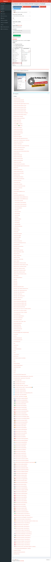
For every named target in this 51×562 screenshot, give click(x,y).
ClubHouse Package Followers (18, 365)
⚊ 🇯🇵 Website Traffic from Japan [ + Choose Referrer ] (22, 530)
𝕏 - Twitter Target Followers (18, 207)
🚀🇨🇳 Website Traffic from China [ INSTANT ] (20, 412)
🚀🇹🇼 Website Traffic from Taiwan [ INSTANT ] (20, 500)
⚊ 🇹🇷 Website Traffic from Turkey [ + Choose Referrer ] (22, 542)
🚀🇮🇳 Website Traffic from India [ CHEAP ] (20, 445)
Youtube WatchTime (16, 244)
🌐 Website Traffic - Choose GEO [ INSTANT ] (20, 394)
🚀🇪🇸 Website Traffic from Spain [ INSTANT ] (20, 427)
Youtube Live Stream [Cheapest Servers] (20, 242)
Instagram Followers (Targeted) (18, 116)
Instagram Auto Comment (17, 162)
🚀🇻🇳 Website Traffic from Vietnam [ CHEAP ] (20, 508)
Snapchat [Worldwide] (17, 330)
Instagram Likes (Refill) (17, 134)
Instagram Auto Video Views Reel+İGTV (19, 552)
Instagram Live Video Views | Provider (19, 147)
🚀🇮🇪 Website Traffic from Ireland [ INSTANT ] (20, 442)
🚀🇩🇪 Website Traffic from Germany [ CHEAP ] (20, 420)
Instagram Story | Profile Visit (18, 169)
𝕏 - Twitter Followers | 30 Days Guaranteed (20, 206)
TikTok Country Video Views (18, 319)
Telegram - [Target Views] (17, 255)
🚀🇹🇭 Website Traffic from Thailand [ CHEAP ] (20, 491)
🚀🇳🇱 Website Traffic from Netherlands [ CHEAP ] (21, 467)
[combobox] (21, 12)
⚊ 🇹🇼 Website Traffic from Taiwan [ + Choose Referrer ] (22, 544)
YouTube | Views (16, 231)
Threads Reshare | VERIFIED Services (19, 195)
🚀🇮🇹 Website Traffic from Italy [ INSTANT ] (20, 453)
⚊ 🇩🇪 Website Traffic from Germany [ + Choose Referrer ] (22, 519)
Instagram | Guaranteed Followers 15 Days (20, 105)
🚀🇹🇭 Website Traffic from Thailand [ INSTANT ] (20, 493)
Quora (14, 361)
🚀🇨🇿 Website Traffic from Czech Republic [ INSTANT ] (21, 418)
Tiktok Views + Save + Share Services (19, 295)
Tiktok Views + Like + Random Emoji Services (20, 290)
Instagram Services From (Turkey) (19, 173)
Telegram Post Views (17, 257)
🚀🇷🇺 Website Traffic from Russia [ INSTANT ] (20, 486)
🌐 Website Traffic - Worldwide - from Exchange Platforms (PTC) (23, 392)
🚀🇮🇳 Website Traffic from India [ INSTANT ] (20, 447)
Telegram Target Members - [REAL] (19, 251)
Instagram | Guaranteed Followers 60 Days (20, 109)
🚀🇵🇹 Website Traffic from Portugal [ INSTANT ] (20, 478)
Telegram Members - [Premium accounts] (20, 262)
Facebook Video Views (17, 182)
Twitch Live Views (16, 354)
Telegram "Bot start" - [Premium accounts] (20, 266)
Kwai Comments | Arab (17, 341)
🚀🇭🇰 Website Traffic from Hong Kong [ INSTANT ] (21, 438)
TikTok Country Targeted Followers (19, 315)
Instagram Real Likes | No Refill (18, 132)
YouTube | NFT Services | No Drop (18, 246)
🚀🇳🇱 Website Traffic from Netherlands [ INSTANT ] (21, 469)
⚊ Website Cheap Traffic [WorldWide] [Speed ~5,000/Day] (22, 548)
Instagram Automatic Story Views (18, 171)
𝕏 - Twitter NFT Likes (17, 220)
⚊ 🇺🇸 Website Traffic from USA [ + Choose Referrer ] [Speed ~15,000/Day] (24, 546)
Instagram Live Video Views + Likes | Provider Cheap (21, 145)
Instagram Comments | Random (18, 160)
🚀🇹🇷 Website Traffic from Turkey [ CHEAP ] (20, 495)
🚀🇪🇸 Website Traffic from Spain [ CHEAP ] (20, 425)
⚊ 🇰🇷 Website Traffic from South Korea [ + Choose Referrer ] (23, 531)
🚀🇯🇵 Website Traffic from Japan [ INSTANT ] (20, 456)
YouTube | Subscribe (17, 229)
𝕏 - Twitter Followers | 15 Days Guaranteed (20, 204)
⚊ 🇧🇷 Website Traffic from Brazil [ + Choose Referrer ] (22, 513)
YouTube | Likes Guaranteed (18, 233)
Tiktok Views (15, 284)
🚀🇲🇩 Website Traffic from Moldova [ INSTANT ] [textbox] (20, 12)
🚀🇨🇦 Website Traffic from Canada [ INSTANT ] (20, 409)
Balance (3, 8)
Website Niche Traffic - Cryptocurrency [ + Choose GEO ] (22, 378)
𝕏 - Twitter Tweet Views (17, 211)
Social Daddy (22, 560)
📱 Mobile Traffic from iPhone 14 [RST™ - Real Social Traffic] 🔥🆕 (23, 387)
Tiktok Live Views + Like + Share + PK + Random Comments (22, 308)
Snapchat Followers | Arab (17, 326)
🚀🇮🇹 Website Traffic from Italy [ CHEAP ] (20, 451)
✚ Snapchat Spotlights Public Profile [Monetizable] (21, 332)
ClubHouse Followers (17, 363)
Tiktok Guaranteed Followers (18, 277)
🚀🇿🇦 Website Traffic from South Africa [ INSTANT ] (21, 511)
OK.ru (14, 359)
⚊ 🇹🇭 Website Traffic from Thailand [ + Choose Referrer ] (22, 541)
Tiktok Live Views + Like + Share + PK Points (20, 310)
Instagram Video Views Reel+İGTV (19, 149)
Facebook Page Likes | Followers (18, 176)
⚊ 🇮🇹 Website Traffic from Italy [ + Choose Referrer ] (21, 528)
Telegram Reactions (17, 253)
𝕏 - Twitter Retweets (17, 213)
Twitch (15, 352)
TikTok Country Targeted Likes (18, 317)
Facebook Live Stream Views (18, 187)
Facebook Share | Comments (18, 184)
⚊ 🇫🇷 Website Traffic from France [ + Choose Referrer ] (22, 522)
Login (3, 9)
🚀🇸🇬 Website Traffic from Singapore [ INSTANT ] (21, 489)
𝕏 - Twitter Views (16, 209)
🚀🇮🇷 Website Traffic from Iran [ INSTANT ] (20, 449)
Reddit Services (16, 356)
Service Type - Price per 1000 (17, 14)
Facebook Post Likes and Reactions (19, 178)
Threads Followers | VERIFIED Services (19, 191)
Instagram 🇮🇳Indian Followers (18, 123)
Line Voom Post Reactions (17, 348)
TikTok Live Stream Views (17, 299)
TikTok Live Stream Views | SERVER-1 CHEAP (20, 303)
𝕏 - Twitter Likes (16, 217)
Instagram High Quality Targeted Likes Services (21, 138)
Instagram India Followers (17, 121)
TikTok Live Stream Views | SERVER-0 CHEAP (20, 301)
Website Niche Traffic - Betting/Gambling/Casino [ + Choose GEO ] (23, 376)
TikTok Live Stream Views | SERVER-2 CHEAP (20, 304)
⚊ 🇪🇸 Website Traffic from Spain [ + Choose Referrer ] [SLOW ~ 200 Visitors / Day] (26, 520)
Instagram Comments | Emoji (18, 156)
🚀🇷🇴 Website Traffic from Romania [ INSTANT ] (20, 482)
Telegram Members (16, 248)
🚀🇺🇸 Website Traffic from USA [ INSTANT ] (20, 506)
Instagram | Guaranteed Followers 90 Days (20, 110)
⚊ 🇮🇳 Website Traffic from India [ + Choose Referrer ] (21, 526)
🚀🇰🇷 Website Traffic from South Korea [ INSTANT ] (21, 460)
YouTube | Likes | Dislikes (17, 237)
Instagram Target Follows (17, 120)
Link (13, 18)
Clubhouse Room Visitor (17, 367)
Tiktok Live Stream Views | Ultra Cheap (19, 306)
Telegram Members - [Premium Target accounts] (21, 264)
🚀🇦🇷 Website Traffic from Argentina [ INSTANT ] (21, 398)
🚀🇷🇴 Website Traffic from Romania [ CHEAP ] (20, 480)
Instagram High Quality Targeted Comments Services (21, 165)
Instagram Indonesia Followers (18, 129)
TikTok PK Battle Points (17, 314)
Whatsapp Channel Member (18, 323)
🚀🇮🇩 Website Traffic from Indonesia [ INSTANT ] (21, 440)
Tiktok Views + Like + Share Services (19, 292)
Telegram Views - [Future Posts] (18, 259)
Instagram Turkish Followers (18, 127)
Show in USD (20, 25)
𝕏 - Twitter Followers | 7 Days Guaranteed (20, 202)
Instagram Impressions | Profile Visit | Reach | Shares (21, 151)
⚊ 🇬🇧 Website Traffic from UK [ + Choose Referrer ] (21, 524)
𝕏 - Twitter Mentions (17, 222)
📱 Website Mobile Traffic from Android (19, 381)
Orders (3, 6)
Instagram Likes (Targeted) (18, 136)
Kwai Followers (16, 334)
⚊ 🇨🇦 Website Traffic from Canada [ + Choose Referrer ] (22, 515)
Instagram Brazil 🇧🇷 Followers (18, 125)
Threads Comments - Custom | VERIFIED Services (21, 198)
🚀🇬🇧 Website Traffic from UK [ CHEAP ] (19, 434)
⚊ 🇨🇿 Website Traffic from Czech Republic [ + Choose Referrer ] (23, 517)
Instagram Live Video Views (18, 143)
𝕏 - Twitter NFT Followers (17, 218)
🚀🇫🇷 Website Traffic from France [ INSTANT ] (20, 433)
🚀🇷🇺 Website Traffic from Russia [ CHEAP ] (20, 484)
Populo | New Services (17, 98)
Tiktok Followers (16, 275)
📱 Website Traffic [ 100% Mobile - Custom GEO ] (21, 385)
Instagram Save (16, 167)
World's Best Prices (16, 553)
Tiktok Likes (15, 279)
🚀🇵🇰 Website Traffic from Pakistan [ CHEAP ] (20, 475)
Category (14, 10)
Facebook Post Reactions (17, 180)
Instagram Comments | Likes (18, 154)
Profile (3, 5)
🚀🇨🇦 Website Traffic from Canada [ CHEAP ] (20, 407)
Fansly (14, 372)
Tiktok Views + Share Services (18, 297)
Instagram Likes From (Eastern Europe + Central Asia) (21, 140)
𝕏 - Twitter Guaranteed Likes (18, 226)
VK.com (15, 350)
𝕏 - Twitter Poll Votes (17, 215)
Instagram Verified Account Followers (19, 118)
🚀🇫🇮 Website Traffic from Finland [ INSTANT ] (20, 429)
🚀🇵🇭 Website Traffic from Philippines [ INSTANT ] (21, 471)
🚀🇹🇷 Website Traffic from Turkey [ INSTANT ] (20, 497)
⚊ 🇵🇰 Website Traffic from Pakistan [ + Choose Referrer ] (22, 535)
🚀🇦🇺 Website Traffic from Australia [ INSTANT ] (20, 400)
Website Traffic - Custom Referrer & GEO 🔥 (20, 396)
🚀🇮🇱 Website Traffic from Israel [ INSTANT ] (20, 444)
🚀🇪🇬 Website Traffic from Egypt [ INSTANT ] (20, 423)
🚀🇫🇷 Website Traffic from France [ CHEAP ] (20, 431)
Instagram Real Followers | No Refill (19, 101)
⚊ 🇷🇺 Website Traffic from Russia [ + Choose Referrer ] (22, 539)
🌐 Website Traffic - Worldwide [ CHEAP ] (20, 389)
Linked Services (16, 345)
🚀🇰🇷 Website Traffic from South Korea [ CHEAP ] (21, 458)
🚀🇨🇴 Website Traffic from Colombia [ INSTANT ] (21, 414)
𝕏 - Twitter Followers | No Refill (18, 200)
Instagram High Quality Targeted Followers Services (21, 103)
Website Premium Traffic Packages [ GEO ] (20, 374)
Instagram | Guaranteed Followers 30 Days (20, 107)
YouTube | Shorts (16, 228)
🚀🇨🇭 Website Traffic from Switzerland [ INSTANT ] (21, 411)
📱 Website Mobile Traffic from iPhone (19, 383)
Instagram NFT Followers (17, 550)
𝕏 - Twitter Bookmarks (17, 224)
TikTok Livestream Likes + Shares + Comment (20, 312)
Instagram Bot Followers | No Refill (19, 99)
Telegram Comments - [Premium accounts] (20, 273)
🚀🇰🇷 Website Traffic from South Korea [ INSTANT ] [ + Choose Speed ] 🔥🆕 (25, 462)
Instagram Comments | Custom (18, 158)
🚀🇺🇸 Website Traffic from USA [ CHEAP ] (20, 504)
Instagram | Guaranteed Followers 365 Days (20, 114)
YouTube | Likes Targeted (17, 235)
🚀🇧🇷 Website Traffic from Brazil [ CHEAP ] (20, 403)
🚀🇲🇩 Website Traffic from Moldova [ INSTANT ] (20, 464)
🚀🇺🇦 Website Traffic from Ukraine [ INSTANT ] (20, 502)
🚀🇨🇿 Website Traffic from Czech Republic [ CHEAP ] (21, 416)
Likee (14, 343)
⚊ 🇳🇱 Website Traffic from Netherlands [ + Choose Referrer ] (23, 533)
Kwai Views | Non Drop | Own (18, 337)
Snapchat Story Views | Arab (18, 328)
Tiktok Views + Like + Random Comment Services (21, 288)
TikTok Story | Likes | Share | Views (19, 286)
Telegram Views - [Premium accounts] (19, 268)
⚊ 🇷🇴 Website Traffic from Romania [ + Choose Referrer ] (22, 537)
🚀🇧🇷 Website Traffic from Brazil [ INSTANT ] (20, 405)
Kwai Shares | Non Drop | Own (18, 339)
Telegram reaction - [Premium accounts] (19, 270)
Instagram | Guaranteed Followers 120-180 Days (21, 112)
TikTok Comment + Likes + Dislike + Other (20, 321)
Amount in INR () (17, 25)
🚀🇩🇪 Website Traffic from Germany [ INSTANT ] (21, 422)
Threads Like (15, 193)
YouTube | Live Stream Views (18, 240)
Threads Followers (16, 189)
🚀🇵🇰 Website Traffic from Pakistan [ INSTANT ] (20, 473)
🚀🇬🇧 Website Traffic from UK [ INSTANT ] (20, 436)
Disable (15, 370)
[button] (12, 1)
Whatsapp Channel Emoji (17, 325)
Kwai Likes (15, 336)
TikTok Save (15, 281)
